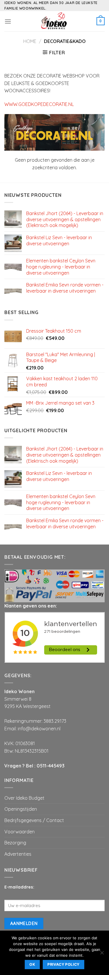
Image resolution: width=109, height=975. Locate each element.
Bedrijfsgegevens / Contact (34, 820)
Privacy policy (63, 964)
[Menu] (7, 21)
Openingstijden (20, 809)
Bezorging (15, 843)
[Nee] (102, 954)
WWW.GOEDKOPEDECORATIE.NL (39, 104)
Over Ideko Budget (24, 798)
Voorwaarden (19, 832)
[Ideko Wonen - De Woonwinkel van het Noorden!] (55, 21)
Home (29, 41)
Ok (32, 964)
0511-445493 (51, 766)
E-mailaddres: (19, 887)
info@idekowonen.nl (39, 728)
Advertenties (17, 854)
